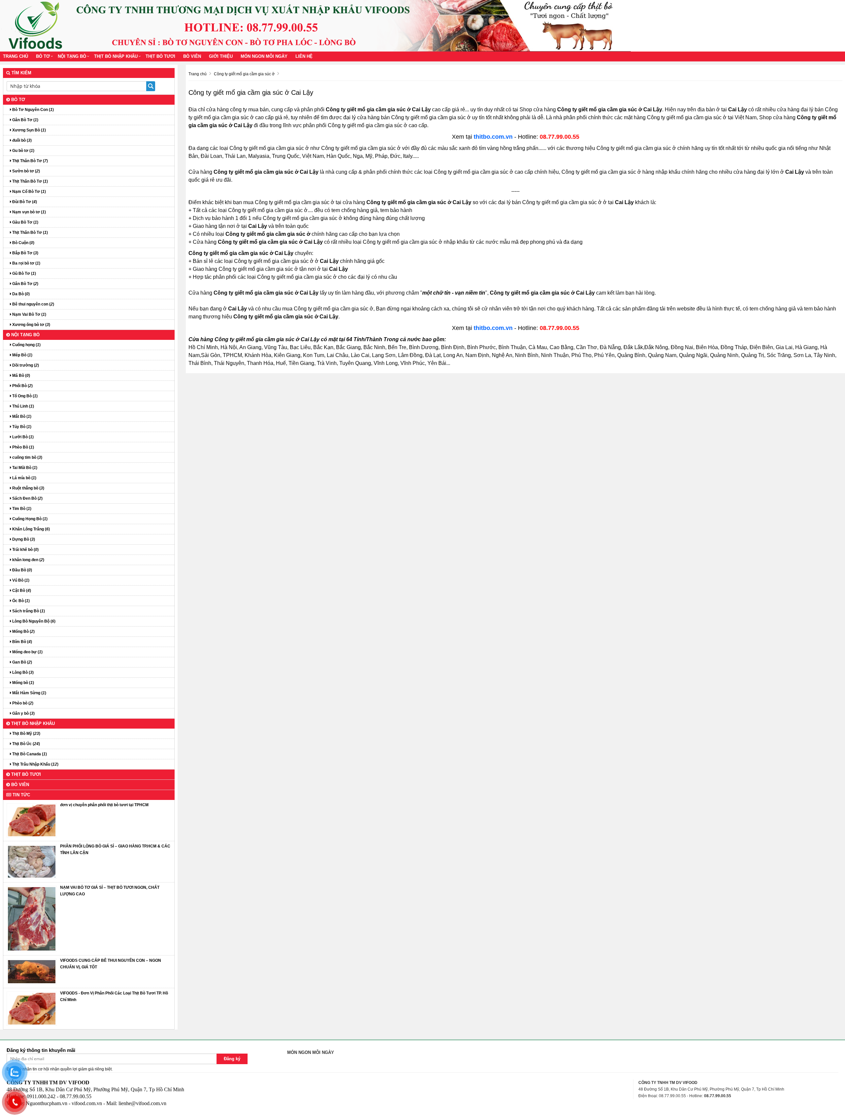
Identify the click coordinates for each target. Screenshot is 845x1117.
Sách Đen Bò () (27, 498)
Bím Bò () (21, 641)
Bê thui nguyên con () (32, 304)
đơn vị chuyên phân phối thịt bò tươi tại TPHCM (104, 805)
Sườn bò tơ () (25, 171)
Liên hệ (304, 56)
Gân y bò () (23, 713)
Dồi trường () (25, 365)
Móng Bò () (23, 631)
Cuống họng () (26, 344)
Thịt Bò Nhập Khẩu (116, 56)
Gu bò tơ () (22, 150)
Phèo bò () (22, 703)
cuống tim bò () (26, 457)
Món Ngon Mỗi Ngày (264, 56)
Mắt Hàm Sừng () (28, 693)
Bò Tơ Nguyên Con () (32, 109)
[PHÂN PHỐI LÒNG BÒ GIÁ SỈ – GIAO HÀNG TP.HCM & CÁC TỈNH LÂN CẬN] (31, 861)
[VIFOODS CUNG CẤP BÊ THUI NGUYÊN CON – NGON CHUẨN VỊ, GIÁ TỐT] (31, 971)
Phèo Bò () (22, 447)
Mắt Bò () (21, 416)
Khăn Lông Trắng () (30, 529)
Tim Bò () (21, 508)
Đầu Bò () (21, 570)
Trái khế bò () (25, 549)
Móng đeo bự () (27, 652)
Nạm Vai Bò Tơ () (28, 314)
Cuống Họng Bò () (29, 519)
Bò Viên (192, 56)
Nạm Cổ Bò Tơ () (28, 191)
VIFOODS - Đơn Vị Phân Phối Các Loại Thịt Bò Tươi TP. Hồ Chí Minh (114, 996)
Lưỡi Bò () (22, 437)
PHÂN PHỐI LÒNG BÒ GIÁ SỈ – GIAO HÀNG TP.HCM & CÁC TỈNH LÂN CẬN (115, 849)
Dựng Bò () (23, 539)
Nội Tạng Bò (72, 56)
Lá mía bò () (23, 478)
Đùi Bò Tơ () (24, 201)
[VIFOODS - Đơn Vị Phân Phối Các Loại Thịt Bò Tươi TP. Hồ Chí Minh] (31, 1008)
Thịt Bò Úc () (25, 743)
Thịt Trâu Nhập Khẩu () (34, 764)
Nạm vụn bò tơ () (28, 212)
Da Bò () (20, 294)
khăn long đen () (27, 560)
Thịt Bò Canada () (29, 754)
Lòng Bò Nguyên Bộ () (33, 621)
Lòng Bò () (22, 672)
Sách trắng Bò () (28, 611)
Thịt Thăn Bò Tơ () (29, 161)
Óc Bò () (20, 600)
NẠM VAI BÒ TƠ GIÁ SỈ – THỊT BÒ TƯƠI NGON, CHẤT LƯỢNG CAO (109, 890)
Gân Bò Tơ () (24, 120)
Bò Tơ (43, 56)
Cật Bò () (21, 590)
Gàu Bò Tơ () (24, 222)
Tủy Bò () (21, 426)
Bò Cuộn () (22, 242)
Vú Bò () (20, 580)
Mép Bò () (21, 355)
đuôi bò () (21, 140)
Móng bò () (22, 682)
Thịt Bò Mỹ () (25, 733)
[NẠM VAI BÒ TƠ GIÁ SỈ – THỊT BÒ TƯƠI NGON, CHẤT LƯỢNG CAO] (31, 918)
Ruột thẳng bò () (27, 488)
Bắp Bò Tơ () (24, 253)
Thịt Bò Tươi (160, 56)
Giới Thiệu (221, 56)
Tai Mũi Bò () (24, 467)
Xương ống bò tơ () (30, 324)
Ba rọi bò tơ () (25, 263)
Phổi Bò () (22, 385)
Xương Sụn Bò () (28, 130)
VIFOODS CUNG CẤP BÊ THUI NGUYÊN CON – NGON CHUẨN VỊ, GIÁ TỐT (110, 963)
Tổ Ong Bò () (24, 396)
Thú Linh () (22, 406)
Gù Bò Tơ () (23, 273)
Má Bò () (20, 375)
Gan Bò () (21, 662)
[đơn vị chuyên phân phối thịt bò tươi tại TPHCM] (31, 820)
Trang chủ (15, 56)
